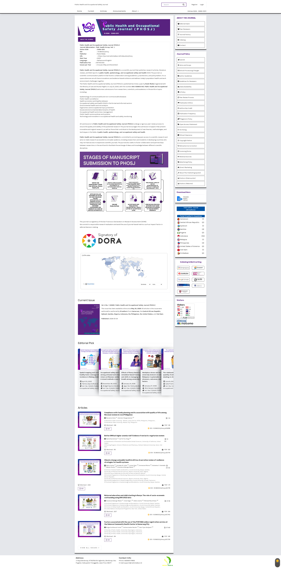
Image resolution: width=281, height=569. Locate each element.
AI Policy (182, 92)
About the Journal (86, 39)
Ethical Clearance (185, 135)
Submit (182, 60)
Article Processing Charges (189, 70)
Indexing (182, 40)
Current (91, 11)
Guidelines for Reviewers (187, 81)
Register (194, 4)
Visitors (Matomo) (186, 184)
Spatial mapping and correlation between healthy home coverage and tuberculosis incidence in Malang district (95, 375)
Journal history (185, 34)
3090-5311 (101, 49)
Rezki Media (101, 54)
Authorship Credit (185, 108)
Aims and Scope (185, 65)
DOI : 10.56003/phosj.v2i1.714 (160, 453)
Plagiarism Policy (186, 119)
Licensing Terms (185, 151)
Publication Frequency (188, 114)
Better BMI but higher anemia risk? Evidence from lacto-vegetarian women (134, 436)
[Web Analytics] (191, 320)
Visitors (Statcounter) (188, 178)
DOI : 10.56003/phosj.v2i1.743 (160, 515)
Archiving (183, 130)
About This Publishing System (190, 173)
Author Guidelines (185, 76)
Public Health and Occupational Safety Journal (91, 4)
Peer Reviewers (185, 29)
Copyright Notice (186, 140)
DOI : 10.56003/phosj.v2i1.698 (160, 428)
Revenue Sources (185, 157)
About (134, 11)
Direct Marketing (186, 167)
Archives (103, 11)
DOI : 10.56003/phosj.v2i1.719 (160, 488)
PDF (108, 429)
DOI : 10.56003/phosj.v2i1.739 (160, 539)
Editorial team (185, 24)
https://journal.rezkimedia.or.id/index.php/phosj (115, 56)
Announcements (119, 11)
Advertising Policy (185, 162)
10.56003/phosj (103, 52)
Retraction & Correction (188, 146)
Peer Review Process (186, 97)
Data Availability (185, 87)
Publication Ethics (186, 103)
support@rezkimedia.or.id (133, 563)
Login (202, 4)
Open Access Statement (188, 124)
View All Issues (89, 548)
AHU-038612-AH (137, 87)
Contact (183, 45)
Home (79, 11)
